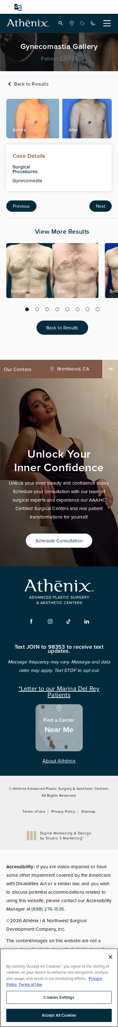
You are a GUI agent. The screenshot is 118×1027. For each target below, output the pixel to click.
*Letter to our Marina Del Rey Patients (59, 691)
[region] (59, 987)
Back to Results (30, 83)
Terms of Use (33, 811)
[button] (61, 23)
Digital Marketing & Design (66, 835)
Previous (21, 206)
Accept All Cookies (59, 1015)
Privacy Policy (63, 811)
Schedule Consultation (59, 540)
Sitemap (88, 811)
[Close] (110, 957)
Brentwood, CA (73, 369)
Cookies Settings (58, 997)
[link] (71, 23)
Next (100, 206)
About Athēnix (59, 760)
